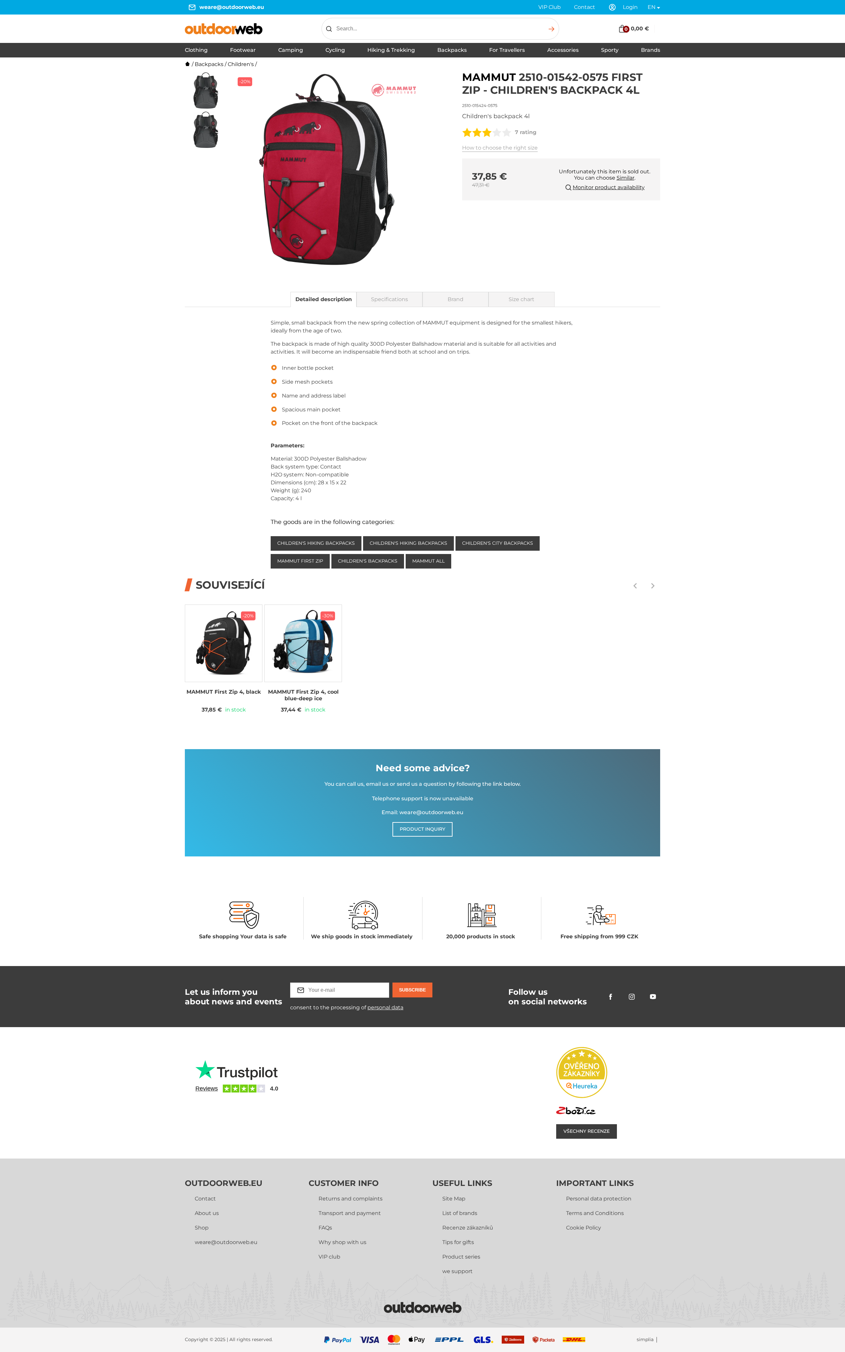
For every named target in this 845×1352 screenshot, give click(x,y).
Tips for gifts (458, 1242)
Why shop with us (342, 1242)
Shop (202, 1228)
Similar (625, 178)
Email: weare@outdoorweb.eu (422, 812)
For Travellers (507, 50)
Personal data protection (598, 1199)
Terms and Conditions (595, 1213)
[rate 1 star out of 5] (467, 132)
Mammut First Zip (300, 561)
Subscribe (412, 989)
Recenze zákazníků (467, 1228)
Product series (461, 1257)
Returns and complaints (351, 1199)
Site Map (453, 1199)
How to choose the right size (500, 148)
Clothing (196, 50)
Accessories (563, 50)
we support (457, 1271)
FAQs (325, 1228)
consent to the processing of (346, 1007)
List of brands (459, 1213)
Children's (241, 64)
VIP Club (549, 7)
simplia (645, 1339)
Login (630, 7)
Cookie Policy (583, 1228)
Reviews (206, 1088)
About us (207, 1213)
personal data (385, 1007)
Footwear (243, 50)
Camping (290, 50)
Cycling (335, 50)
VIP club (329, 1257)
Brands (650, 50)
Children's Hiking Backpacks (316, 543)
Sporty (610, 50)
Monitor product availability (609, 187)
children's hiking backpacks (408, 543)
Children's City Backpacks (497, 543)
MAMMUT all (428, 561)
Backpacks (452, 50)
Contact (584, 7)
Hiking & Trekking (391, 50)
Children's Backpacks (367, 561)
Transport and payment (350, 1213)
